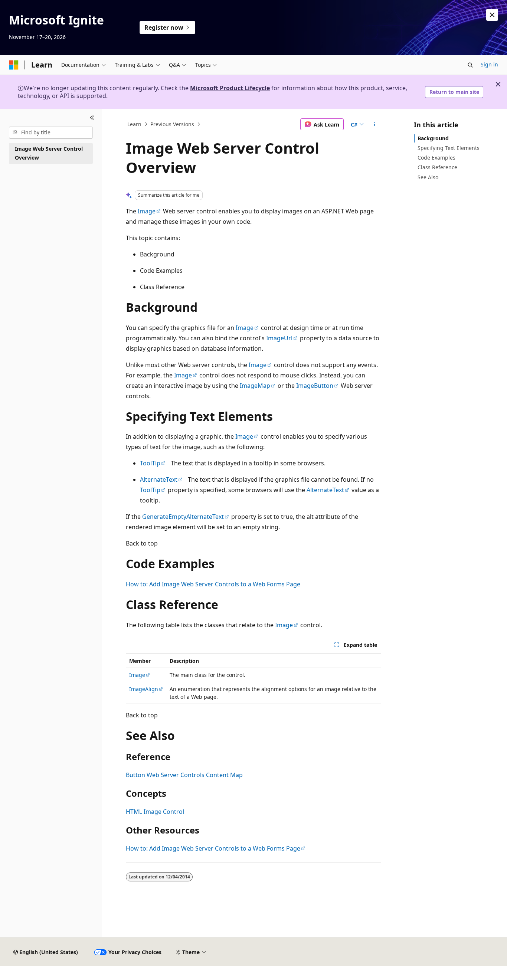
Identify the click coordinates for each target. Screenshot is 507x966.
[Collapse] (92, 118)
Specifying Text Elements (449, 147)
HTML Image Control (155, 812)
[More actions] (374, 124)
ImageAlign (143, 688)
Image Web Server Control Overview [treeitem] (49, 153)
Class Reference (437, 167)
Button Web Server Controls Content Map (184, 775)
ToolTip (150, 463)
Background (433, 138)
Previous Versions (172, 124)
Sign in (489, 64)
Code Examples (436, 157)
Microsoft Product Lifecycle (230, 88)
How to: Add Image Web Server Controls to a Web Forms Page (213, 584)
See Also (428, 177)
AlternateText (158, 479)
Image (147, 211)
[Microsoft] (14, 65)
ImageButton (314, 386)
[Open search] (470, 65)
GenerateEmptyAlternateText (183, 517)
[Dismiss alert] (492, 15)
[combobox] (51, 132)
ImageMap (255, 386)
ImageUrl (279, 338)
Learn (134, 124)
